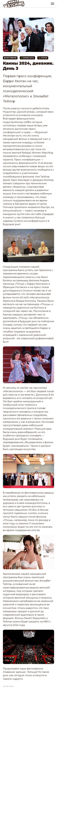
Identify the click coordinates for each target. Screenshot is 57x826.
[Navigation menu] (52, 4)
